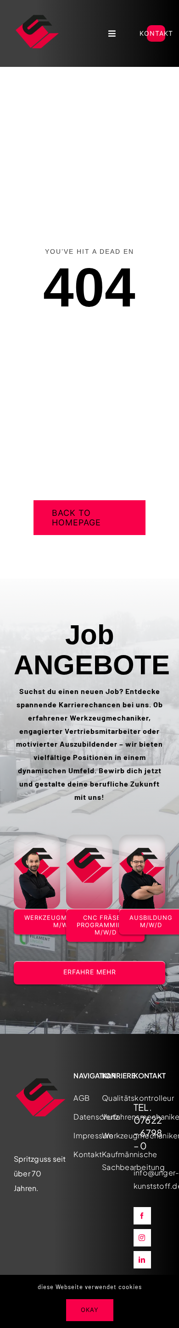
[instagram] (142, 1237)
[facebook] (142, 1215)
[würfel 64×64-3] (37, 11)
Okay (90, 1309)
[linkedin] (142, 1259)
